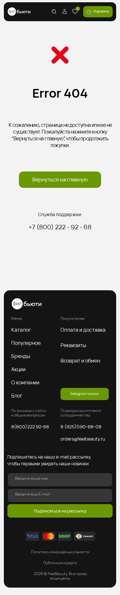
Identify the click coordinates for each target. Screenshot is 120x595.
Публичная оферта (60, 562)
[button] (23, 330)
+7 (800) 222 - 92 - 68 (60, 227)
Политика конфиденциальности (60, 552)
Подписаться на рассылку (60, 511)
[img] (19, 11)
